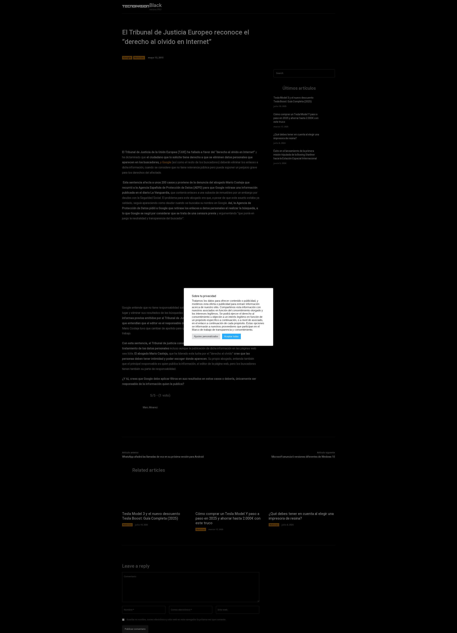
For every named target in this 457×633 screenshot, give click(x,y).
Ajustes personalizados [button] (206, 336)
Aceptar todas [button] (231, 336)
